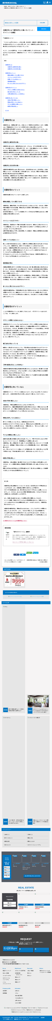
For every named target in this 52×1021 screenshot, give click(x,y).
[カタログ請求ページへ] (41, 950)
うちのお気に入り (19, 998)
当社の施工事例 (18, 995)
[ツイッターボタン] (23, 554)
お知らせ (17, 990)
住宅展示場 (18, 974)
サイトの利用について (8, 1019)
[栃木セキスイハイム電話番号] (10, 948)
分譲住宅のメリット (10, 73)
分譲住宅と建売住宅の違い (14, 67)
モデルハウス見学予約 (20, 970)
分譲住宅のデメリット (11, 87)
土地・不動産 (30, 970)
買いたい (10, 903)
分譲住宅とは (8, 64)
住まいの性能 (6, 973)
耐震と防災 (7, 841)
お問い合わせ (18, 1000)
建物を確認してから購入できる (16, 75)
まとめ (7, 110)
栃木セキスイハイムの (44, 971)
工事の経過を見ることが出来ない (16, 94)
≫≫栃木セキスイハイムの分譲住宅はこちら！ (15, 520)
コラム (16, 993)
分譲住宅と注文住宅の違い (14, 69)
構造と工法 (30, 837)
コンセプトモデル (7, 975)
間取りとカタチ (31, 841)
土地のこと (30, 834)
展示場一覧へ (6, 876)
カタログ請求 (18, 1002)
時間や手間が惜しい (13, 106)
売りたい (10, 905)
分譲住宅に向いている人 (11, 98)
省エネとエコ (7, 844)
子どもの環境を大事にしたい (15, 104)
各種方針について (18, 1019)
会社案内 (5, 990)
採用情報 (5, 993)
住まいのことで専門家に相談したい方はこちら (23, 542)
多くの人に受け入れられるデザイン (17, 83)
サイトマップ (26, 1019)
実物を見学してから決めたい (15, 102)
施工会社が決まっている (14, 91)
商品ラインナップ (7, 970)
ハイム (7, 982)
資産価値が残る (12, 81)
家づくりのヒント (8, 837)
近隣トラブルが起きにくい (14, 79)
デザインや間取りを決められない (16, 89)
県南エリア (6, 872)
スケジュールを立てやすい (14, 77)
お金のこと (7, 834)
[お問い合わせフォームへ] (26, 950)
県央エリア (6, 870)
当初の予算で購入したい (14, 100)
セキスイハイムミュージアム (34, 844)
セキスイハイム (6, 978)
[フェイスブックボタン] (16, 554)
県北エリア (6, 867)
